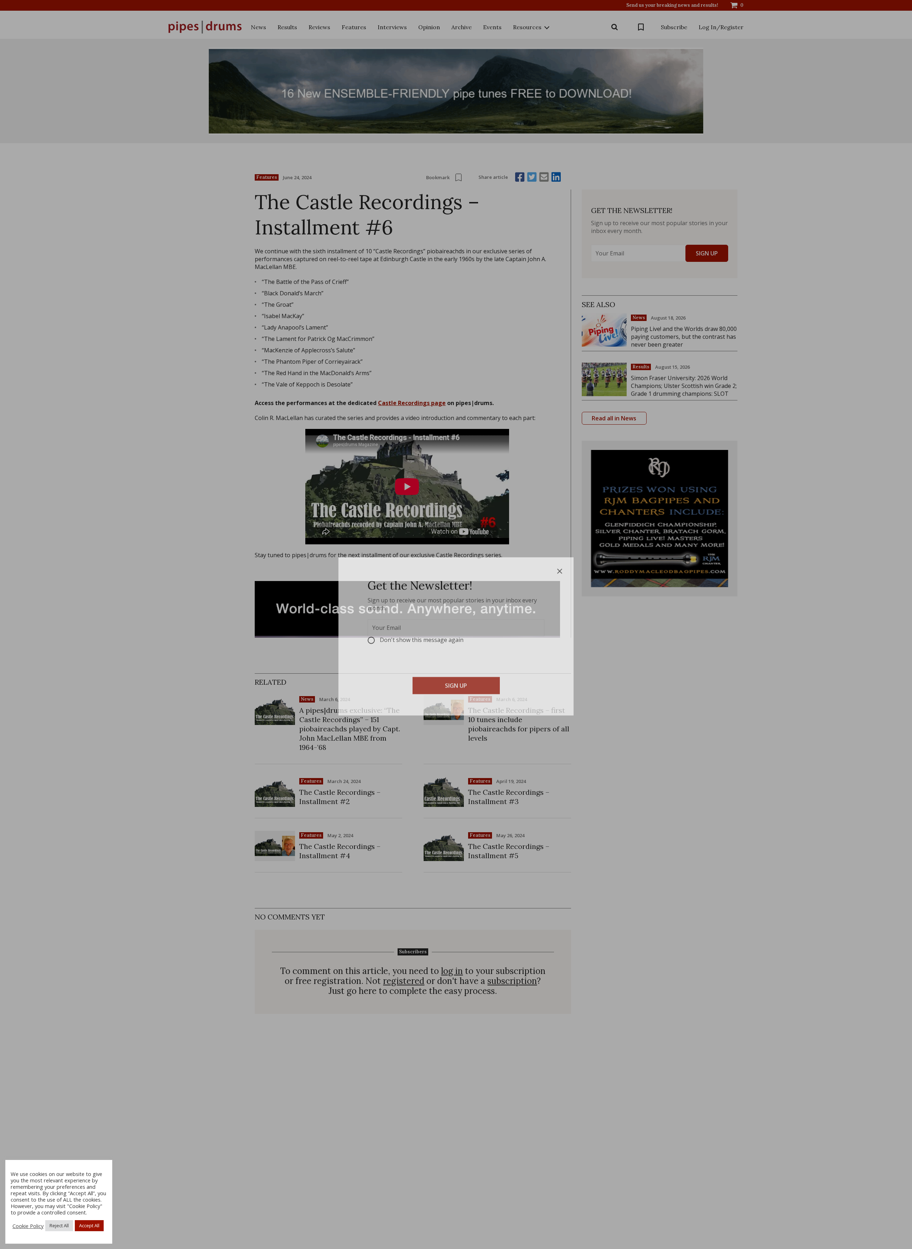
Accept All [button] (89, 1225)
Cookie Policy (27, 1226)
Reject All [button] (59, 1225)
